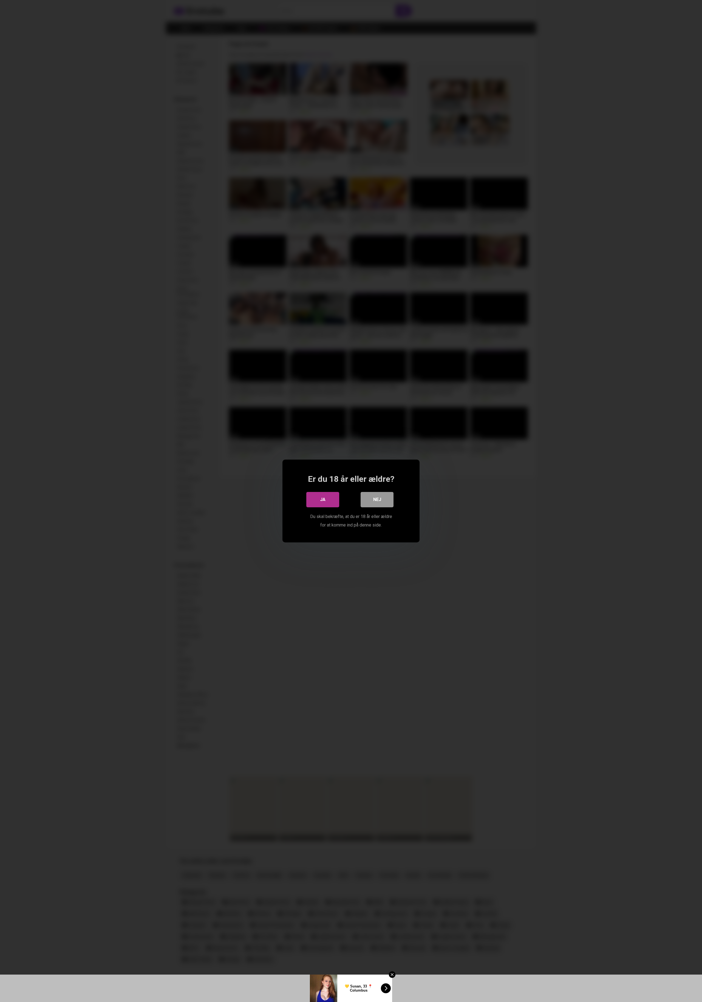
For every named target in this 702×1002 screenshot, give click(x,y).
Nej (377, 499)
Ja (322, 499)
